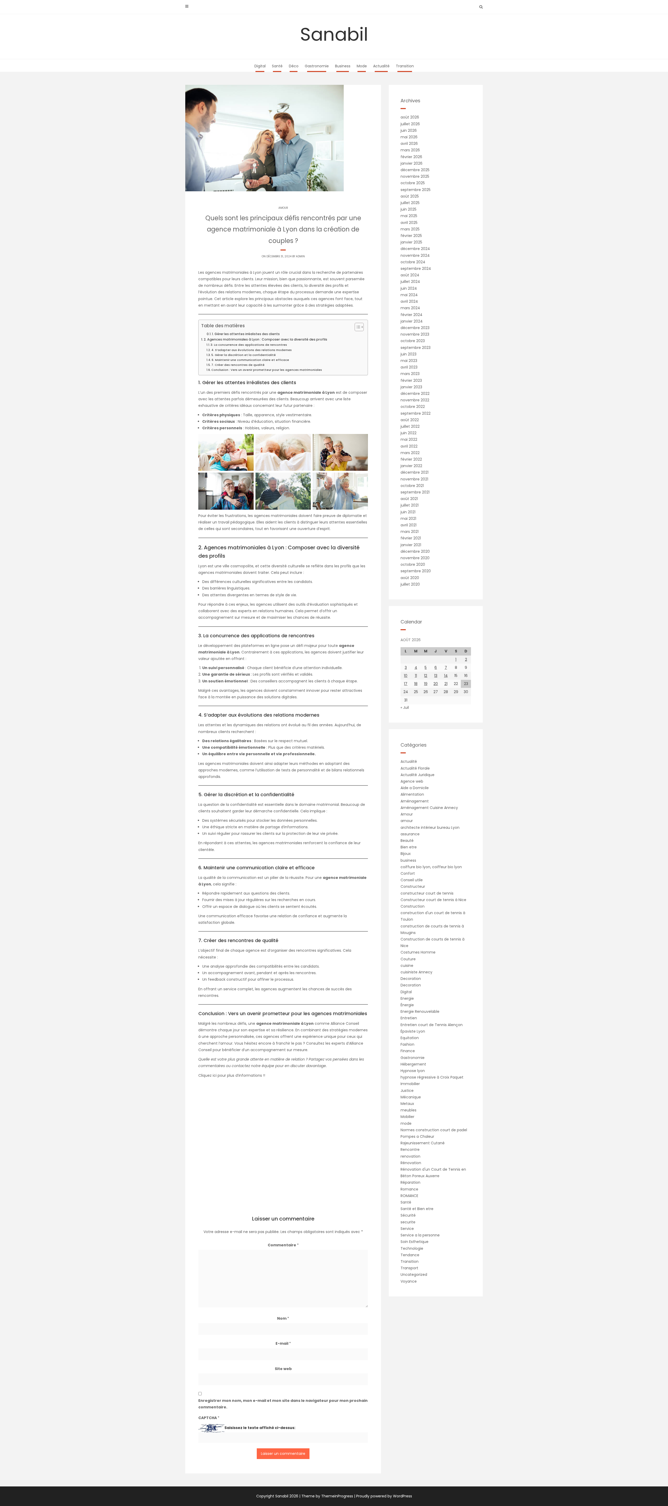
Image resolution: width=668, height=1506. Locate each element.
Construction (413, 906)
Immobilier (410, 1083)
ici (215, 1075)
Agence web (412, 781)
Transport (409, 1268)
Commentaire (283, 1245)
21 (446, 683)
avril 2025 (409, 222)
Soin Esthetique (414, 1241)
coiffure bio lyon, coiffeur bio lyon (431, 867)
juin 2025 (408, 209)
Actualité (381, 66)
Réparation (410, 1182)
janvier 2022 (411, 465)
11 (416, 675)
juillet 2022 (410, 426)
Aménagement (415, 801)
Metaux (407, 1103)
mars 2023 (410, 373)
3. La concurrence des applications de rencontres (249, 345)
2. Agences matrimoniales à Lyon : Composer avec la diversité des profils (265, 339)
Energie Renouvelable (420, 1011)
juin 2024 (409, 288)
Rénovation (411, 1162)
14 (446, 675)
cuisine (407, 965)
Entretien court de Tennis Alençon (432, 1024)
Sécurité (408, 1215)
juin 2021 (408, 512)
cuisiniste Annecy (416, 972)
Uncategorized (414, 1274)
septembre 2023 (416, 347)
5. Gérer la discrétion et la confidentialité (243, 355)
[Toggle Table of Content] (356, 327)
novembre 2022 (415, 400)
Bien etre (409, 847)
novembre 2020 (415, 558)
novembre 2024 (415, 255)
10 (405, 675)
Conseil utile (412, 880)
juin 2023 (408, 354)
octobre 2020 (413, 564)
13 (435, 675)
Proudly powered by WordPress (384, 1496)
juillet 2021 (410, 505)
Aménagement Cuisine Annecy (429, 807)
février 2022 (411, 459)
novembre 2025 (415, 176)
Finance (408, 1050)
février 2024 (411, 314)
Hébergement (413, 1064)
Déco (294, 66)
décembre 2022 (415, 393)
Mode (362, 66)
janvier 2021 (411, 544)
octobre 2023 (413, 340)
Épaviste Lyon (413, 1031)
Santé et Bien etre (417, 1208)
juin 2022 (408, 433)
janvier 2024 (412, 321)
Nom (283, 1318)
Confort (408, 873)
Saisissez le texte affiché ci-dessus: (259, 1427)
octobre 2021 (412, 485)
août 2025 (410, 196)
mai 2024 (409, 294)
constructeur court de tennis (427, 893)
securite (408, 1222)
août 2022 (410, 419)
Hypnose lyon (413, 1070)
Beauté (407, 840)
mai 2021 (408, 518)
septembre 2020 (416, 571)
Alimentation (412, 794)
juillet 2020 (410, 584)
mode (406, 1123)
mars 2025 (410, 229)
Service (407, 1228)
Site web (283, 1368)
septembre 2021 (415, 492)
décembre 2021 (414, 472)
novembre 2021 (414, 479)
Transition (405, 66)
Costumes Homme (418, 952)
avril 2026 (409, 143)
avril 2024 (409, 301)
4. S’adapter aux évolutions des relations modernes (251, 350)
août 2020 (410, 577)
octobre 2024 (413, 262)
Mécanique (411, 1097)
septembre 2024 (416, 268)
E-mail (283, 1343)
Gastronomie (317, 66)
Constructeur (413, 886)
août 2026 (410, 117)
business (408, 860)
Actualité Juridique (417, 774)
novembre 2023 (415, 334)
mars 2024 (410, 308)
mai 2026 (409, 137)
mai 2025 (409, 215)
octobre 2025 (413, 183)
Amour (407, 814)
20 (435, 683)
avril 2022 (409, 446)
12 (425, 675)
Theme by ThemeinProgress (327, 1496)
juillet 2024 (410, 281)
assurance (410, 834)
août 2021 (409, 498)
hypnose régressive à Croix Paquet (432, 1077)
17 (405, 683)
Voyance (409, 1281)
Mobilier (407, 1116)
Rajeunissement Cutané (423, 1143)
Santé (277, 66)
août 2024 (410, 275)
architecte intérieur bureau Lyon (430, 827)
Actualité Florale (415, 768)
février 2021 (411, 538)
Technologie (412, 1248)
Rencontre (410, 1149)
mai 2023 (409, 360)
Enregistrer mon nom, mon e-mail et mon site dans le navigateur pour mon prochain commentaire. (283, 1404)
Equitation (410, 1037)
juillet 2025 (410, 202)
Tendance (410, 1255)
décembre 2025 (415, 169)
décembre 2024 (415, 248)
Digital (260, 66)
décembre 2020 (415, 551)
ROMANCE (409, 1195)
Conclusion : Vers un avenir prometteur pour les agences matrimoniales (266, 370)
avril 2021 (408, 525)
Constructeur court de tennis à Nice (433, 899)
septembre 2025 (416, 189)
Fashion (407, 1044)
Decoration (411, 978)
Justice (407, 1090)
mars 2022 (410, 452)
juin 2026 (409, 130)
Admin (300, 256)
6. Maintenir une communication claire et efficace (250, 360)
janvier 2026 (411, 163)
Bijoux (406, 853)
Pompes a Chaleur (417, 1136)
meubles (408, 1110)
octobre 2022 (413, 406)
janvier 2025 (411, 242)
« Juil (405, 707)
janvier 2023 (411, 387)
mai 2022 (409, 439)
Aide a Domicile (415, 787)
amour (283, 208)
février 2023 (411, 380)
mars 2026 (410, 150)
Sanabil (334, 34)
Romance (409, 1189)
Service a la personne (420, 1235)
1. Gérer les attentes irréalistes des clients (246, 334)
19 (425, 683)
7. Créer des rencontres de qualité (238, 365)
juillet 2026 (410, 124)
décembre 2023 (415, 327)
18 (416, 683)
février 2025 (411, 235)
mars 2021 (410, 531)
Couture (408, 959)
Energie (407, 998)
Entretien (409, 1018)
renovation (410, 1156)
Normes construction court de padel (434, 1130)
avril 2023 (409, 367)
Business (342, 66)
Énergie (407, 1005)
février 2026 (411, 156)
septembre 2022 (416, 413)
